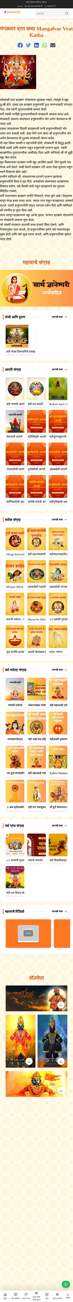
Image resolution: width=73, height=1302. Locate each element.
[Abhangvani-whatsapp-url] (66, 1284)
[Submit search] (67, 13)
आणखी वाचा (57, 317)
